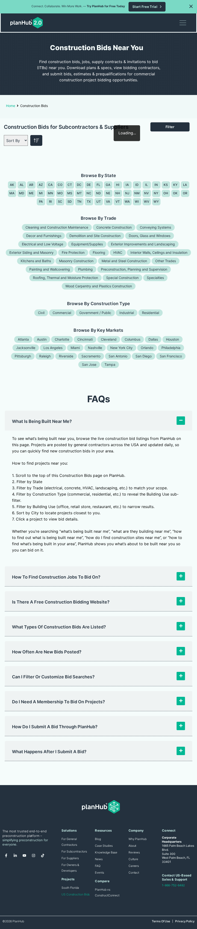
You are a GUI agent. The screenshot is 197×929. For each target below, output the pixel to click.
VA (108, 201)
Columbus (132, 339)
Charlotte (62, 339)
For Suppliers (70, 858)
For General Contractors (69, 841)
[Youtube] (24, 855)
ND (98, 193)
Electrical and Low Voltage (42, 244)
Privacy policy (185, 921)
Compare (102, 881)
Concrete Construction (114, 227)
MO (60, 193)
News (99, 859)
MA (12, 193)
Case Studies (103, 845)
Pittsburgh (23, 356)
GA (108, 185)
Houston (172, 339)
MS (69, 193)
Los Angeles (52, 348)
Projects (68, 879)
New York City (121, 348)
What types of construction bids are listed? (59, 626)
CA (50, 185)
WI (137, 201)
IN (156, 185)
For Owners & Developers (70, 867)
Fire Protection (73, 252)
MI (41, 193)
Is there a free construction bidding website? (61, 601)
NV (146, 193)
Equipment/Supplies (87, 244)
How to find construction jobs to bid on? (56, 577)
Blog (98, 839)
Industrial (126, 313)
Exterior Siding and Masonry (31, 252)
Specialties (155, 278)
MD (21, 193)
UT (98, 201)
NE (108, 193)
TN (79, 201)
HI (118, 185)
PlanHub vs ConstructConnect (107, 892)
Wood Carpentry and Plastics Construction (98, 286)
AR (31, 185)
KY (175, 185)
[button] (191, 6)
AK (12, 185)
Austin (42, 339)
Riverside (66, 356)
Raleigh (45, 356)
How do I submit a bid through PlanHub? (55, 726)
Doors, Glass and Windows (149, 236)
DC (79, 185)
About (132, 845)
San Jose (89, 364)
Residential (150, 313)
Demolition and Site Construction (95, 236)
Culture (133, 859)
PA (41, 201)
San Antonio (118, 356)
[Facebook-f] (6, 855)
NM (137, 193)
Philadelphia (170, 348)
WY (156, 201)
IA (127, 185)
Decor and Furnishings (43, 236)
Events (99, 872)
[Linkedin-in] (15, 855)
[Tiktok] (42, 855)
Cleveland (109, 339)
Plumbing (85, 269)
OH (165, 193)
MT (79, 193)
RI (50, 201)
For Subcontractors (74, 851)
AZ (41, 185)
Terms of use (161, 921)
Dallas (153, 339)
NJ (127, 193)
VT (118, 201)
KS (166, 185)
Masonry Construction (76, 261)
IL (146, 185)
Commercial (62, 313)
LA (185, 185)
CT (70, 185)
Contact (134, 872)
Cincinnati (85, 339)
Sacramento (90, 356)
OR (185, 193)
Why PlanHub (138, 839)
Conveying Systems (155, 227)
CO (60, 185)
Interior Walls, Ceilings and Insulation (158, 252)
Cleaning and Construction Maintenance (56, 227)
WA (127, 201)
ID (137, 185)
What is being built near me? (42, 421)
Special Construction (122, 278)
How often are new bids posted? (46, 651)
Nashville (95, 348)
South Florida (70, 887)
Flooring (99, 252)
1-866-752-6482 (173, 885)
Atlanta (23, 339)
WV (146, 201)
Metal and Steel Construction (124, 261)
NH (117, 193)
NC (89, 193)
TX (89, 201)
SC (60, 201)
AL (22, 185)
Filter (170, 127)
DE (89, 185)
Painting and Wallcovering (49, 269)
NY (156, 193)
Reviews (134, 852)
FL (98, 185)
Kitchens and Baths (36, 261)
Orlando (147, 348)
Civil (41, 313)
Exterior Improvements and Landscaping (143, 244)
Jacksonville (25, 348)
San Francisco (171, 356)
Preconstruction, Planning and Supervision (134, 269)
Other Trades (165, 261)
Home (10, 106)
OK (175, 193)
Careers (134, 866)
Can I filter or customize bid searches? (53, 676)
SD (70, 201)
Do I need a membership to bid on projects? (58, 701)
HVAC (117, 252)
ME (31, 193)
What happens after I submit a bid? (49, 751)
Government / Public (95, 313)
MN (50, 193)
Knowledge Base (106, 852)
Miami (75, 348)
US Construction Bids (76, 894)
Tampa (110, 364)
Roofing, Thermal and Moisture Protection (65, 278)
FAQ (97, 866)
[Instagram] (33, 855)
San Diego (143, 356)
